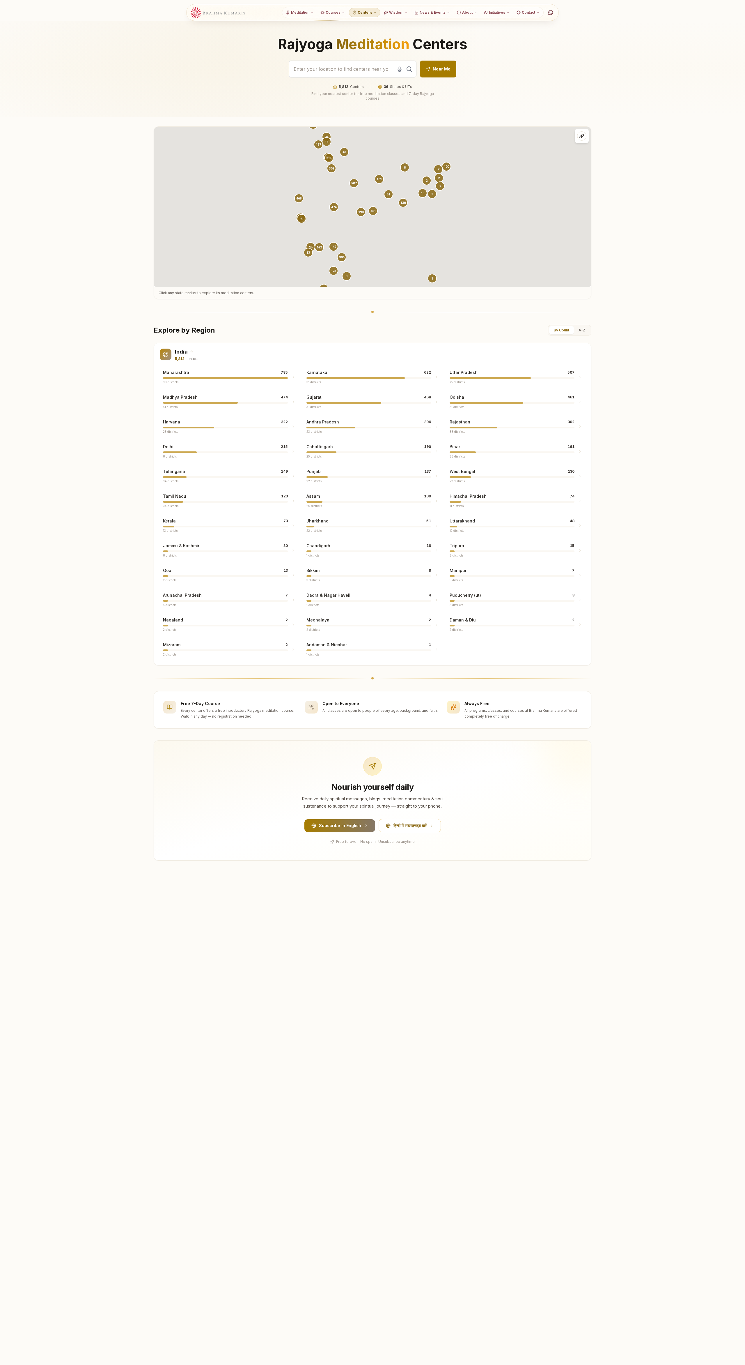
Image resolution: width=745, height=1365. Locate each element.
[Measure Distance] (581, 136)
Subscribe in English (340, 825)
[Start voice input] (399, 69)
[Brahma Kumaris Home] (218, 13)
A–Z (582, 330)
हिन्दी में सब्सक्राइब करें (410, 825)
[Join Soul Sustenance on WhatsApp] (550, 12)
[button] (333, 207)
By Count (561, 330)
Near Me (441, 68)
